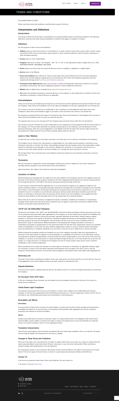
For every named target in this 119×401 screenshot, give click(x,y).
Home (66, 386)
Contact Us (93, 386)
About (83, 3)
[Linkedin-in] (19, 393)
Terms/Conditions (96, 393)
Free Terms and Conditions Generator (51, 80)
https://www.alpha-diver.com (61, 89)
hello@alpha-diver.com (34, 364)
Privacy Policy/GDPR (87, 393)
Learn (75, 3)
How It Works (66, 3)
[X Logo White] (22, 393)
